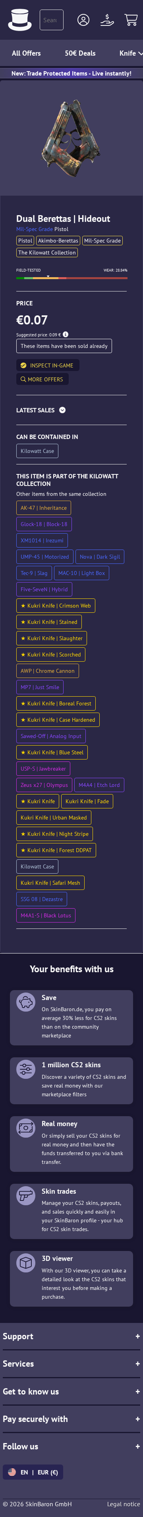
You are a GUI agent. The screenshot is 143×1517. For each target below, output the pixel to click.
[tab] (71, 411)
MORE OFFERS (44, 379)
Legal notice (123, 1504)
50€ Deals (80, 53)
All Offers (26, 53)
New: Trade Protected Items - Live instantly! (71, 73)
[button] (83, 20)
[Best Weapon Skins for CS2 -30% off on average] (20, 20)
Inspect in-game (51, 365)
